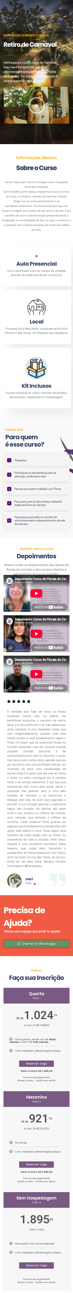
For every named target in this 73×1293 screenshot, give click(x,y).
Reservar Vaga (36, 1064)
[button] (36, 105)
